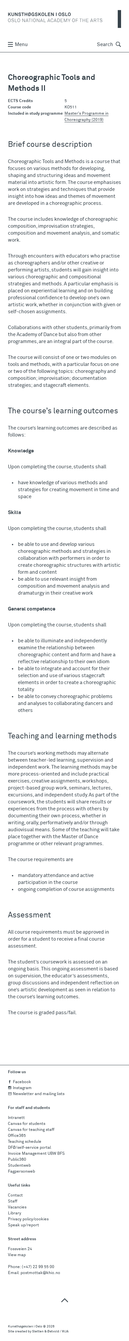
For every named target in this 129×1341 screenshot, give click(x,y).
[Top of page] (64, 1300)
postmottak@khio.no (40, 1273)
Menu (21, 44)
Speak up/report (23, 1225)
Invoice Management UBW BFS (36, 1154)
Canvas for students (26, 1124)
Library (14, 1213)
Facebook (22, 1082)
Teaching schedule (24, 1142)
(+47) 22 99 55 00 (38, 1267)
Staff (12, 1201)
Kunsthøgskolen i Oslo (25, 1326)
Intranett (16, 1118)
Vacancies (17, 1207)
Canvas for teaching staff (31, 1130)
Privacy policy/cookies (28, 1219)
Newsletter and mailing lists (38, 1094)
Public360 (17, 1160)
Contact (15, 1195)
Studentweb (19, 1166)
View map (17, 1255)
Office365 (17, 1136)
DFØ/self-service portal (29, 1148)
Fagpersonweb (21, 1172)
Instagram (22, 1088)
